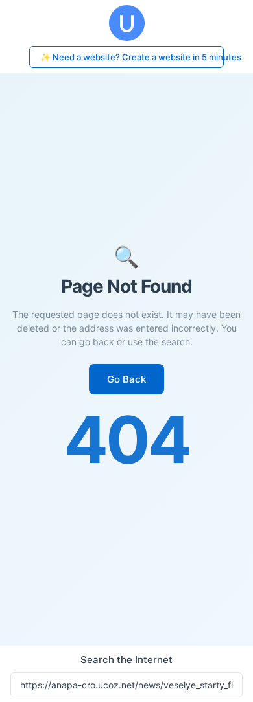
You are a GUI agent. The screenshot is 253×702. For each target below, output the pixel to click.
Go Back (126, 379)
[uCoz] (126, 23)
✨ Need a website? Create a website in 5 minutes (132, 57)
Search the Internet (126, 659)
